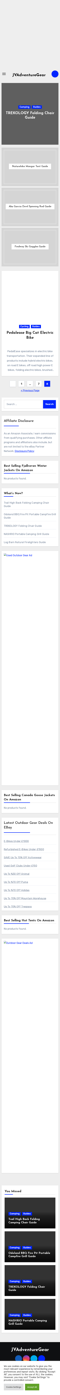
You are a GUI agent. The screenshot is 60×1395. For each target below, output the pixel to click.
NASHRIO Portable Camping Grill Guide (26, 534)
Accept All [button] (32, 1387)
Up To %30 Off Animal (17, 873)
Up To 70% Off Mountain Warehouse (25, 898)
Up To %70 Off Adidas (17, 890)
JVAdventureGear (29, 75)
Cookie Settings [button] (13, 1387)
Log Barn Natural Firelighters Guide (25, 542)
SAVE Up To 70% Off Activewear (23, 857)
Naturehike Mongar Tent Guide (30, 166)
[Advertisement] (30, 35)
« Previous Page (30, 390)
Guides (37, 107)
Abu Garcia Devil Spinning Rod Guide (30, 206)
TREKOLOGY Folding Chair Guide (23, 525)
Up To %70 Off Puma (16, 882)
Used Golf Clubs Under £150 (20, 865)
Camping (24, 107)
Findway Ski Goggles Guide (30, 246)
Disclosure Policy (24, 451)
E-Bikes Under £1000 (16, 841)
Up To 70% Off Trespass (18, 906)
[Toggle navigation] (4, 74)
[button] (54, 113)
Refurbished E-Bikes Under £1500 (24, 849)
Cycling (24, 326)
